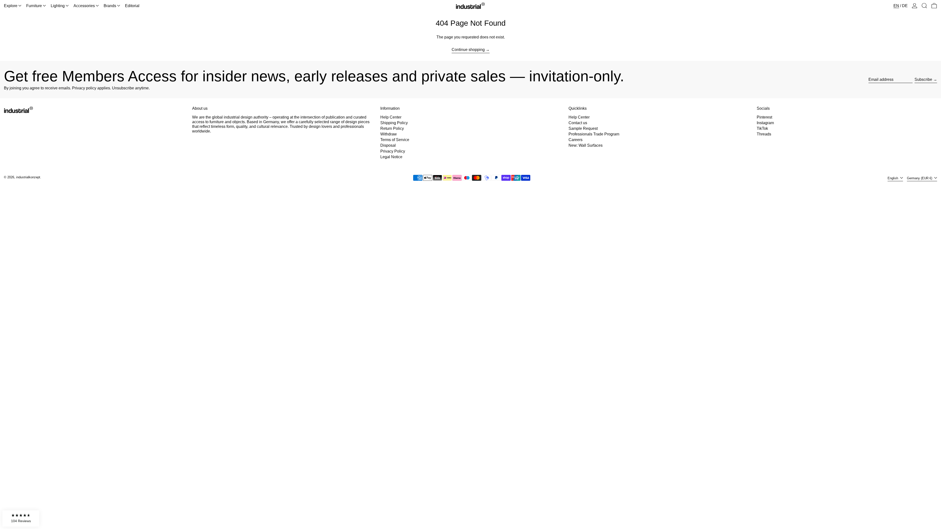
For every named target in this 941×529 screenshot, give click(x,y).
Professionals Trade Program (594, 134)
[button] (924, 6)
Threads (764, 134)
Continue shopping (468, 50)
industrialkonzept (28, 177)
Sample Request (583, 128)
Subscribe (923, 79)
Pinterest (764, 117)
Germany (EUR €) (920, 178)
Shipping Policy (394, 123)
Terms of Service (394, 140)
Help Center (390, 117)
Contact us (578, 123)
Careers (575, 140)
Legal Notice (391, 157)
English (893, 178)
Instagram (765, 123)
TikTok (762, 128)
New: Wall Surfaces (586, 145)
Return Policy (392, 128)
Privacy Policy (392, 151)
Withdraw (388, 134)
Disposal (388, 145)
